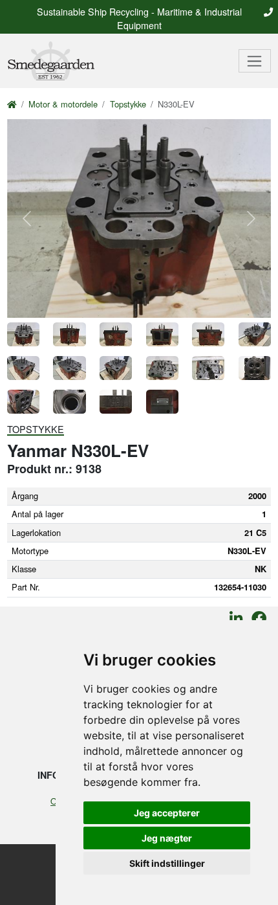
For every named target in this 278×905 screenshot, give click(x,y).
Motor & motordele (63, 104)
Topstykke (128, 104)
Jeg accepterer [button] (167, 812)
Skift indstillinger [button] (167, 863)
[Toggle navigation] (255, 61)
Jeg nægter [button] (167, 838)
